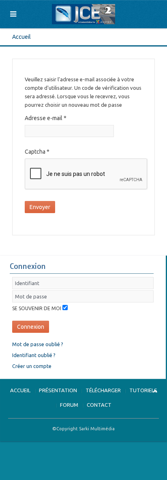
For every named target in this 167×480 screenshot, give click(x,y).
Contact (99, 405)
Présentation (58, 390)
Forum (69, 405)
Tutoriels (143, 390)
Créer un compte (31, 366)
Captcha (37, 151)
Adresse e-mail (45, 118)
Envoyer (40, 207)
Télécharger (103, 390)
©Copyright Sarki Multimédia (83, 428)
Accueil (21, 37)
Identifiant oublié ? (34, 355)
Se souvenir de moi (36, 308)
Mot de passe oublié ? (37, 344)
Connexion (30, 327)
